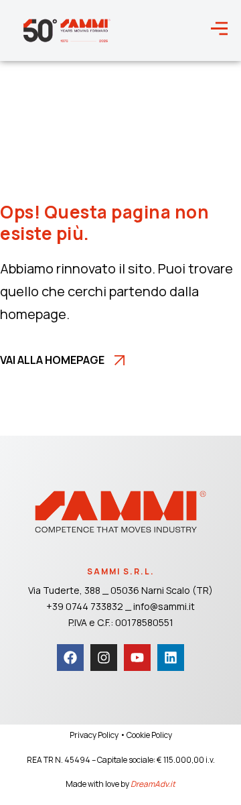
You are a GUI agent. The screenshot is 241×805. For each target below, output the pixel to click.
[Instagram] (103, 657)
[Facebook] (70, 657)
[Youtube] (137, 657)
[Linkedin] (170, 657)
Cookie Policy (149, 735)
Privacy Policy (94, 735)
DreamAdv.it (153, 784)
